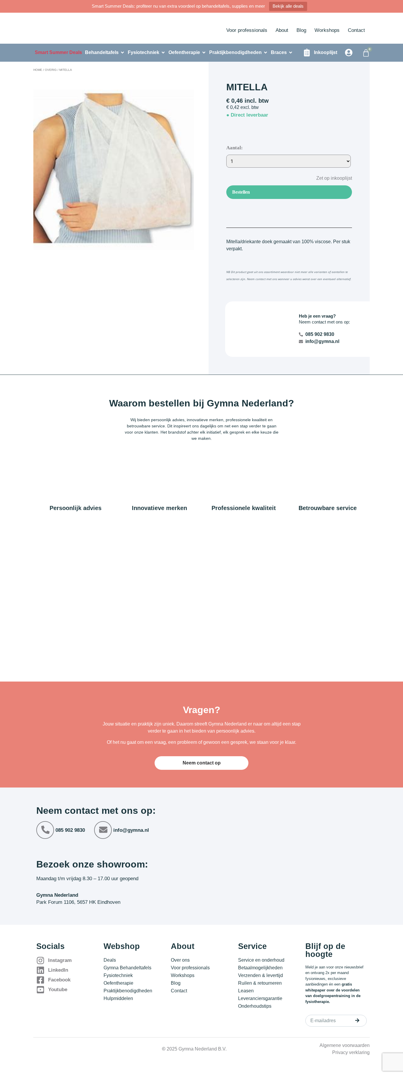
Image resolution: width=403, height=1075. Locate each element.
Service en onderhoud (261, 960)
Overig (51, 69)
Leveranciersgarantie (260, 998)
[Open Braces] (290, 52)
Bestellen (241, 192)
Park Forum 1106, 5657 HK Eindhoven (78, 902)
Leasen (246, 990)
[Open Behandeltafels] (122, 52)
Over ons (180, 960)
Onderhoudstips (254, 1006)
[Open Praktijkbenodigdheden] (265, 52)
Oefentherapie (118, 983)
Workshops (327, 30)
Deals (110, 960)
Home (37, 69)
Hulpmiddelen (118, 998)
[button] (329, 178)
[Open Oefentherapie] (204, 52)
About (282, 30)
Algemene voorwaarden (345, 1045)
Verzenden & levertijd (260, 975)
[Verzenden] (357, 1020)
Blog (301, 30)
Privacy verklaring (351, 1052)
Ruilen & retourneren (260, 983)
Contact (356, 30)
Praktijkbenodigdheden (128, 990)
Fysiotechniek (118, 975)
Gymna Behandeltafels (127, 967)
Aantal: (234, 147)
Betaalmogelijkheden (260, 967)
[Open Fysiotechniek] (163, 52)
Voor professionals (246, 30)
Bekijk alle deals (288, 6)
